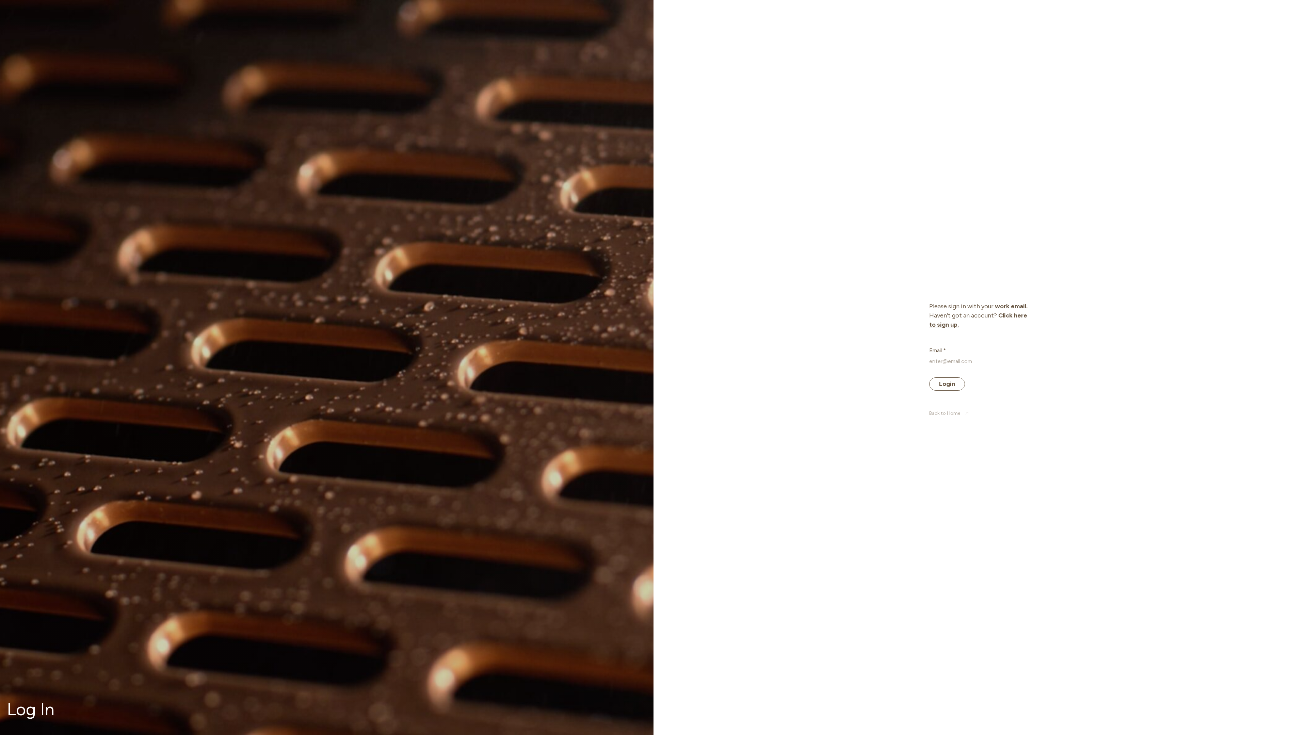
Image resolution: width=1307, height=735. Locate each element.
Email (937, 350)
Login (947, 384)
